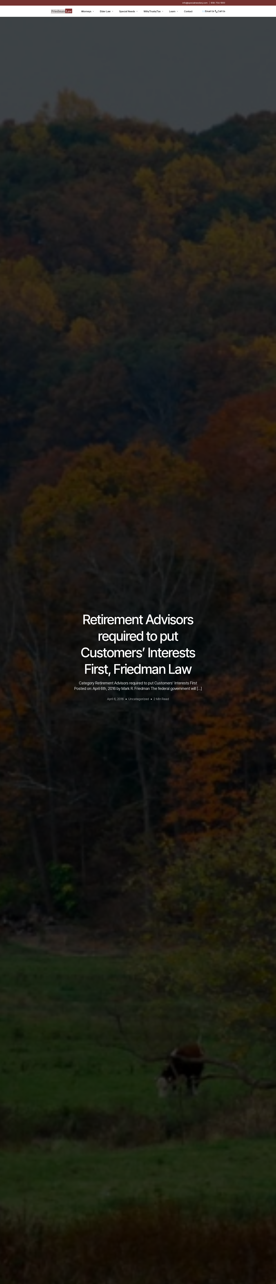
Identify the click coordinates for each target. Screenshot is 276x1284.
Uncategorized (138, 699)
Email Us (209, 11)
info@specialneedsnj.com (195, 2)
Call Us (221, 11)
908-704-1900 (218, 2)
